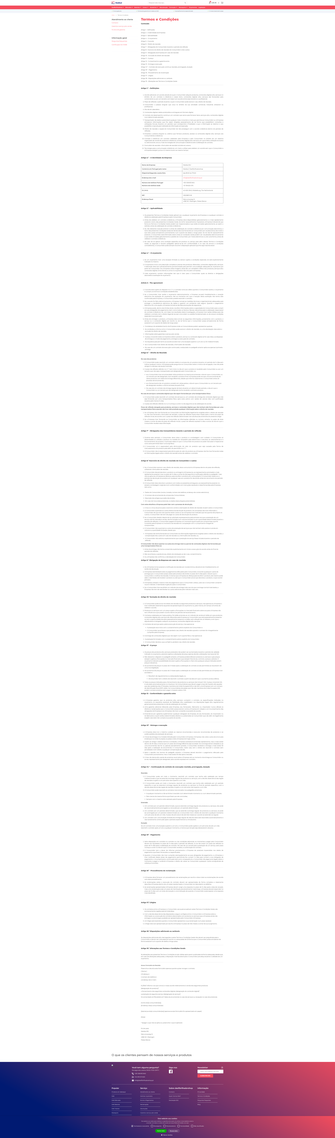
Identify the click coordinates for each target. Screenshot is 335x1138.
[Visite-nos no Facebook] (171, 1071)
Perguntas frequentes (119, 41)
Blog (199, 1104)
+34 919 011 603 (140, 1077)
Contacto (115, 23)
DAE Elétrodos (116, 1100)
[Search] (185, 2)
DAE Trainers (116, 1108)
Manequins (115, 1113)
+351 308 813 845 (140, 1073)
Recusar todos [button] (174, 1131)
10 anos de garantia (118, 30)
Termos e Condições (204, 1096)
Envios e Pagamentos (147, 1100)
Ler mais (186, 1123)
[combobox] (167, 3)
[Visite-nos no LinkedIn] (176, 1071)
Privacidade (201, 1092)
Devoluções (143, 1108)
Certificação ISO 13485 (119, 45)
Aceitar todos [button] (161, 1131)
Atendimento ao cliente (147, 1092)
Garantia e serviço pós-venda (122, 26)
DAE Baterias (116, 1104)
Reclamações (144, 1104)
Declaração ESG (174, 1100)
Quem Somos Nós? (175, 1096)
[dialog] (167, 1127)
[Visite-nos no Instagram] (181, 1071)
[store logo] (117, 2)
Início (113, 15)
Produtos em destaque (119, 1092)
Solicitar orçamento (146, 1096)
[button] (167, 1135)
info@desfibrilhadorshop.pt (192, 178)
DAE (113, 1096)
